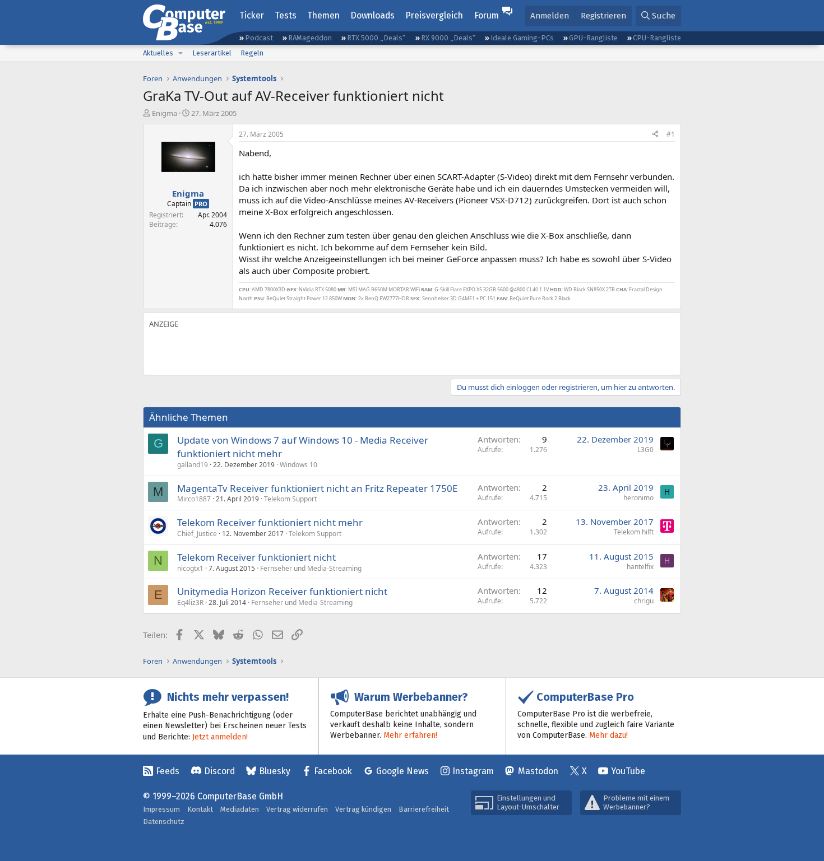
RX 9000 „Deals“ (448, 38)
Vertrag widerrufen (297, 809)
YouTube (628, 771)
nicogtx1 (190, 568)
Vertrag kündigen (363, 809)
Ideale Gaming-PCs (522, 38)
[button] (180, 53)
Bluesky (274, 771)
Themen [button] (323, 15)
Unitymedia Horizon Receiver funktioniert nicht (282, 591)
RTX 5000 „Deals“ (376, 38)
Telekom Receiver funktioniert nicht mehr (270, 522)
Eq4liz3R (190, 602)
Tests (286, 15)
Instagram (473, 771)
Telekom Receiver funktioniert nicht (256, 557)
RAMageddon (310, 38)
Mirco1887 (194, 499)
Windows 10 (298, 464)
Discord (219, 771)
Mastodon (538, 771)
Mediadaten (239, 809)
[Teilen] (655, 134)
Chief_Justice (197, 533)
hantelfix (640, 566)
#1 (670, 134)
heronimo (638, 497)
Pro (201, 203)
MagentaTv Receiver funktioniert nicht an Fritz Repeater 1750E (317, 488)
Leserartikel (212, 53)
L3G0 (645, 449)
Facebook (333, 771)
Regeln (251, 53)
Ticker (251, 15)
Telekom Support (290, 499)
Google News (402, 771)
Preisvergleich (434, 15)
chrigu (644, 601)
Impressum (161, 809)
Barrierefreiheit (424, 809)
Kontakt (200, 809)
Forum (486, 15)
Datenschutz (163, 821)
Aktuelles (158, 53)
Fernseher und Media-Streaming (311, 568)
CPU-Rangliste (657, 38)
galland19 (192, 464)
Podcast (259, 38)
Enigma (164, 113)
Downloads (372, 15)
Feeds (167, 771)
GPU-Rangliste (593, 38)
